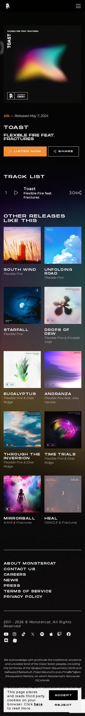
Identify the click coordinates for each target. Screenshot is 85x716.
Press (12, 586)
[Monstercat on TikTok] (23, 634)
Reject (63, 705)
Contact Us (19, 569)
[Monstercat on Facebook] (68, 634)
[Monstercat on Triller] (15, 640)
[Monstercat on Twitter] (33, 634)
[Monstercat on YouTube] (6, 634)
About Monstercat (30, 563)
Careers (15, 575)
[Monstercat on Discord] (6, 640)
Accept (63, 695)
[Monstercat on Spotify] (42, 634)
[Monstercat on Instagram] (14, 634)
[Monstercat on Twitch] (59, 634)
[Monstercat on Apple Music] (51, 634)
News (11, 580)
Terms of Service (28, 591)
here (38, 704)
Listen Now (27, 151)
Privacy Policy (23, 597)
